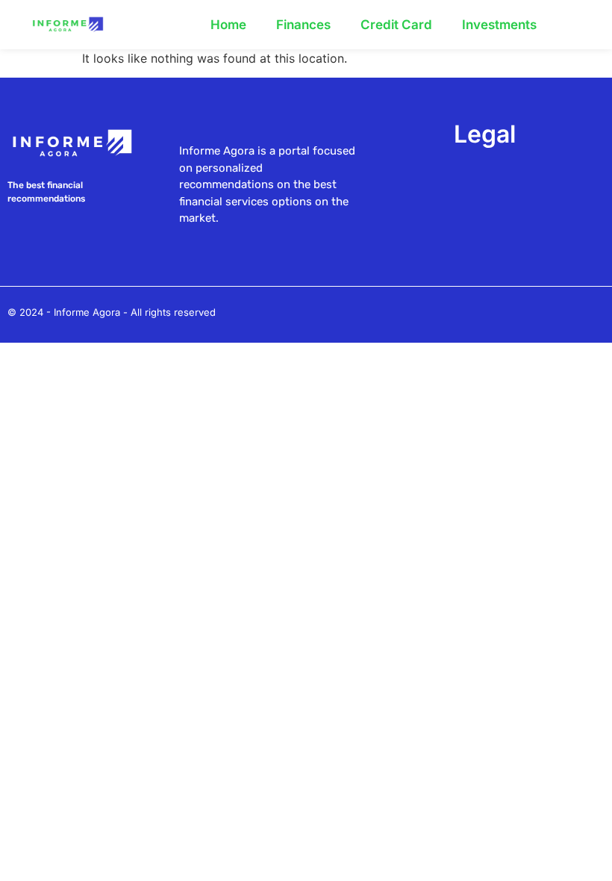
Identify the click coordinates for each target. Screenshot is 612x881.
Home (228, 24)
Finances (303, 24)
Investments (499, 24)
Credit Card (396, 24)
